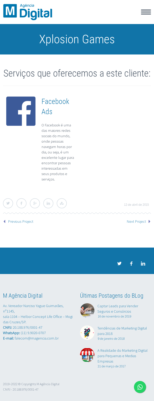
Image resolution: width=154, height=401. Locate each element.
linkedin (143, 264)
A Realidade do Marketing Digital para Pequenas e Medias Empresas (122, 356)
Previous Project (20, 221)
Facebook (21, 203)
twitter (119, 264)
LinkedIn (48, 203)
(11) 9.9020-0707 (33, 332)
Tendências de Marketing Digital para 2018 (122, 331)
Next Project (136, 221)
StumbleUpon (62, 203)
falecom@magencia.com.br (37, 338)
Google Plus (35, 203)
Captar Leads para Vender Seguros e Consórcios (117, 308)
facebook (131, 264)
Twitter (8, 203)
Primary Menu (146, 12)
